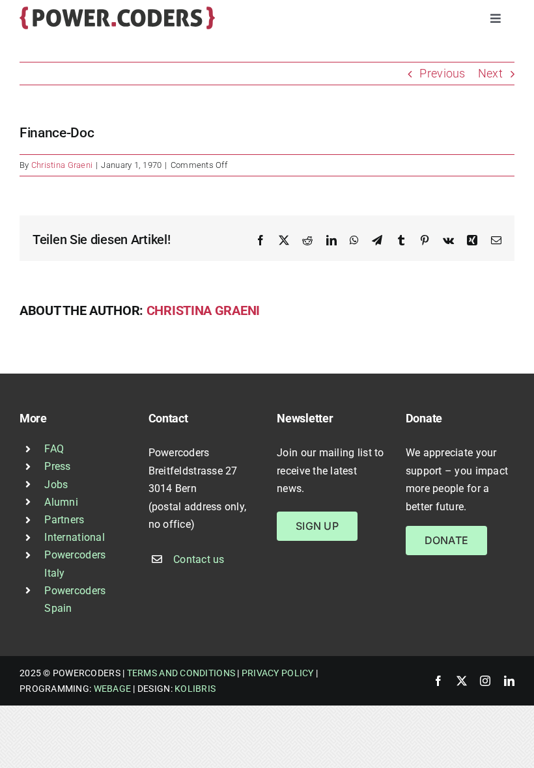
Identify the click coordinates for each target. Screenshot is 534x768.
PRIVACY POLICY (278, 673)
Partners (64, 520)
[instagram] (485, 681)
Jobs (56, 484)
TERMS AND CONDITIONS (181, 673)
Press (57, 466)
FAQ (54, 449)
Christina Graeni (61, 165)
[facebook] (438, 681)
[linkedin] (509, 681)
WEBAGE (113, 688)
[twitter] (462, 681)
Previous (442, 73)
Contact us (199, 559)
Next (490, 73)
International (74, 537)
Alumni (61, 502)
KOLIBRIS (195, 688)
